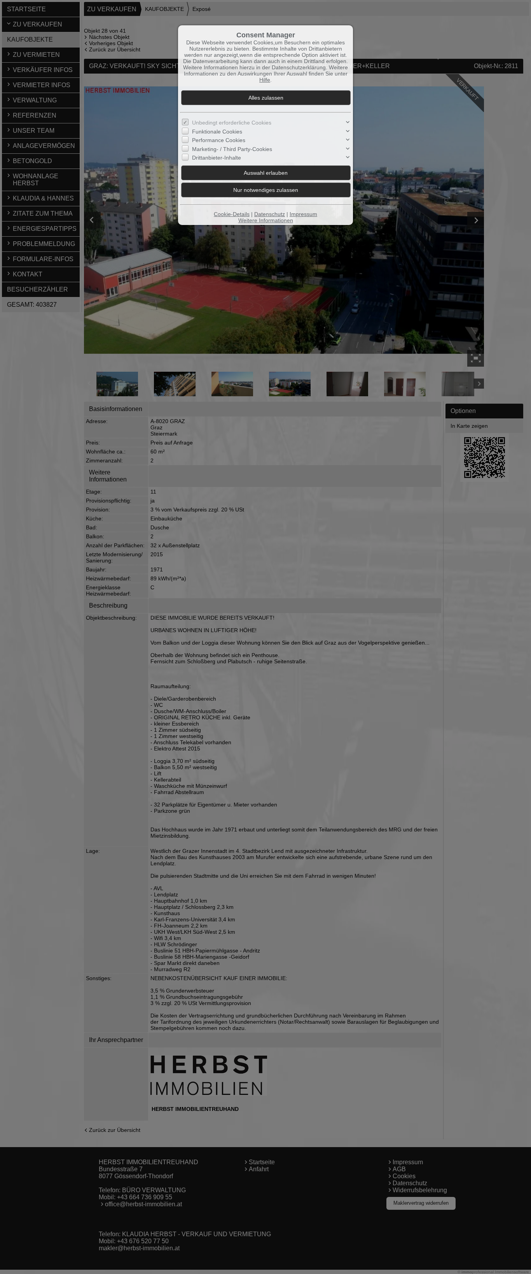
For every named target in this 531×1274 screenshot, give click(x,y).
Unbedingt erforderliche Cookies (231, 122)
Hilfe (264, 80)
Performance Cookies (218, 140)
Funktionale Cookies (217, 131)
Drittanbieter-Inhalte (216, 158)
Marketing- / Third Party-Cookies (232, 149)
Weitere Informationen (265, 220)
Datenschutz (269, 214)
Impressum (303, 214)
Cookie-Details (232, 214)
